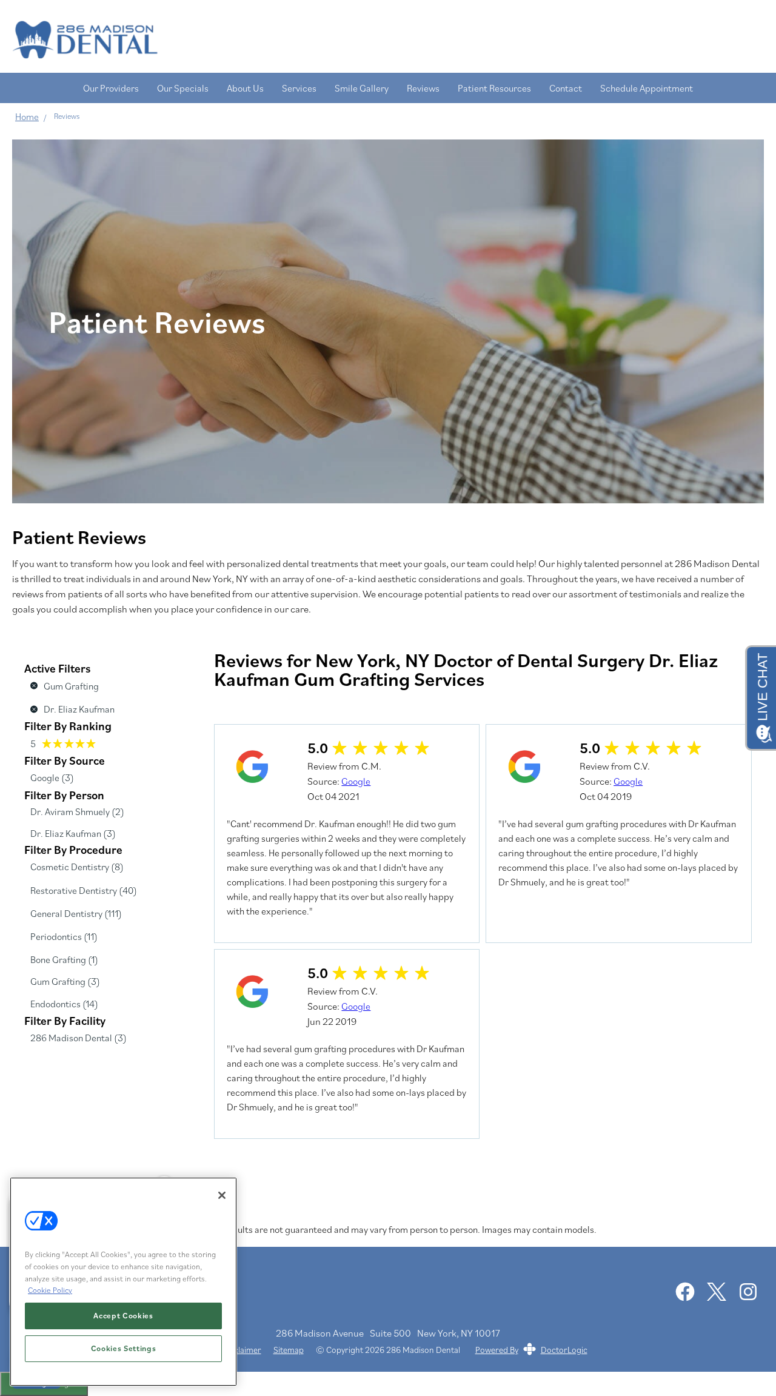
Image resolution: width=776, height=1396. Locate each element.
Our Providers (111, 88)
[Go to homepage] (376, 39)
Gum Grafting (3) (65, 981)
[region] (123, 1281)
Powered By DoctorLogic (531, 1349)
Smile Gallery (362, 88)
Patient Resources (494, 88)
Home (27, 116)
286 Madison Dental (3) (78, 1038)
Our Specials (183, 88)
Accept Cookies (123, 1315)
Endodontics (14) (64, 1004)
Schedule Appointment (646, 88)
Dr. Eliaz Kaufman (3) (73, 833)
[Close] (222, 1195)
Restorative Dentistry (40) (83, 890)
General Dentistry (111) (76, 913)
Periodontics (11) (64, 936)
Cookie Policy (50, 1290)
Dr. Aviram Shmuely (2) (77, 811)
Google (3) (52, 777)
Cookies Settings (123, 1348)
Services (299, 88)
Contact (565, 88)
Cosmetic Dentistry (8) (77, 867)
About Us (245, 88)
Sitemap (288, 1350)
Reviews (423, 88)
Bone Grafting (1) (64, 959)
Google (355, 781)
